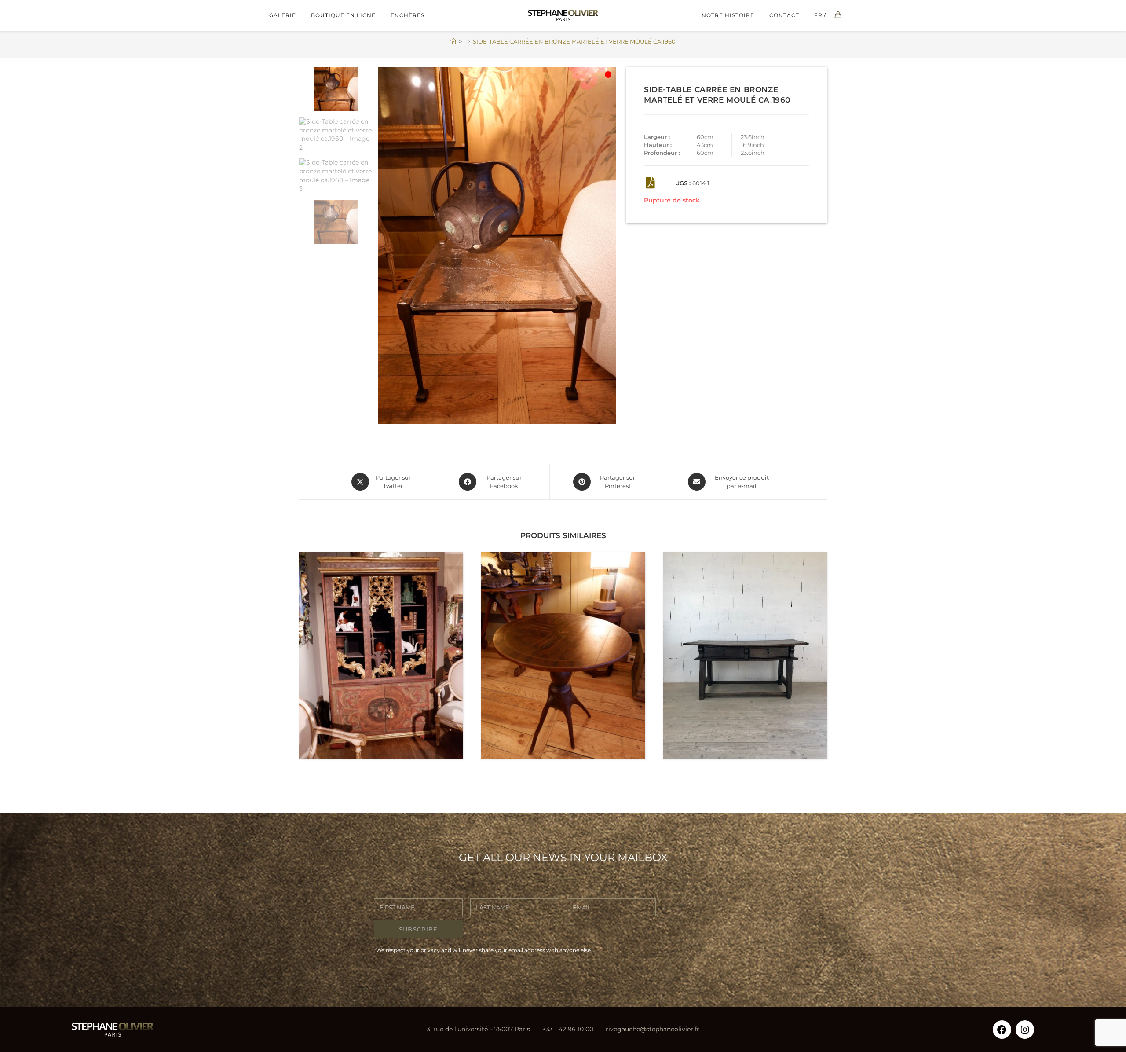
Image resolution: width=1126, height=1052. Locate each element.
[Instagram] (1025, 1029)
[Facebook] (1002, 1029)
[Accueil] (453, 41)
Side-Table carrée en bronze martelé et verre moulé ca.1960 (574, 41)
